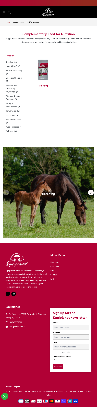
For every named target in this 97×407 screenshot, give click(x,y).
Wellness (11, 131)
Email (55, 342)
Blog (52, 270)
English (17, 386)
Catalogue (54, 266)
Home (8, 22)
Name (55, 323)
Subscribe (58, 366)
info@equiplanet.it (17, 326)
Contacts (54, 274)
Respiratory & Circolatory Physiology (12, 88)
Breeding (11, 62)
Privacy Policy (65, 352)
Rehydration (13, 111)
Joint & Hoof (13, 66)
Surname (56, 332)
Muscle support (14, 115)
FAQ (52, 279)
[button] (15, 56)
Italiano (9, 386)
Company (54, 262)
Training (43, 85)
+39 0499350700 (15, 322)
